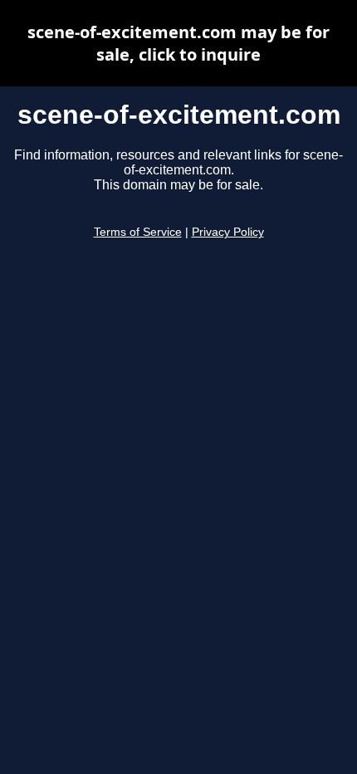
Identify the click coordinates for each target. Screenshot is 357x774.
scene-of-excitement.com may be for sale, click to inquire (178, 43)
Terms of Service (138, 232)
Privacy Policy (228, 232)
